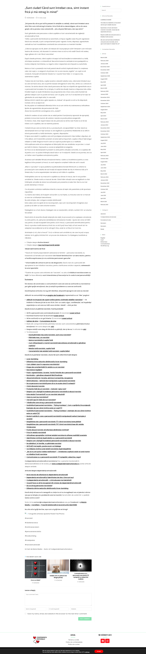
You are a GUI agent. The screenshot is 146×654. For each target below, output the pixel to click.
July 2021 (103, 192)
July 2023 (103, 143)
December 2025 (105, 67)
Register (103, 238)
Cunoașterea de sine (48, 321)
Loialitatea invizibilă (106, 20)
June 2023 (103, 146)
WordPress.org (105, 246)
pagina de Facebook (56, 295)
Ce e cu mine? (35, 580)
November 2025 (105, 70)
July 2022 (103, 165)
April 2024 (103, 116)
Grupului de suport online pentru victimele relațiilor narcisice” (59, 300)
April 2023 (103, 152)
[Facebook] (103, 641)
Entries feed (104, 242)
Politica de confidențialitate (72, 642)
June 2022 (103, 168)
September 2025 (105, 76)
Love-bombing (32, 359)
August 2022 (104, 162)
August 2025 (104, 79)
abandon (103, 214)
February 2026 (104, 60)
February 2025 (104, 91)
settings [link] (87, 652)
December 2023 (105, 128)
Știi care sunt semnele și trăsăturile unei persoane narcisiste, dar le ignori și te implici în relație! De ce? (110, 42)
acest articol (75, 313)
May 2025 (103, 82)
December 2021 (105, 183)
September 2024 (105, 106)
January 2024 (104, 125)
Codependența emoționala (108, 217)
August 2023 (104, 140)
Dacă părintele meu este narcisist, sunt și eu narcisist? (50, 335)
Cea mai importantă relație (48, 245)
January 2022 (104, 180)
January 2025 (104, 94)
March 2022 (104, 174)
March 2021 (104, 201)
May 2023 (103, 149)
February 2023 (104, 155)
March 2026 (104, 57)
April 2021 (103, 198)
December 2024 (105, 97)
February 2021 (104, 204)
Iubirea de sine (32, 321)
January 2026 (104, 63)
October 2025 (104, 73)
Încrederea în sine (106, 220)
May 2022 (103, 171)
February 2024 (105, 122)
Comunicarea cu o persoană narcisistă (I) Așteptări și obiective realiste (81, 576)
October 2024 (104, 103)
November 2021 (105, 186)
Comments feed (105, 244)
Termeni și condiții (72, 640)
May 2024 (103, 112)
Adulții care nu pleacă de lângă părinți (58, 576)
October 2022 (104, 158)
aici (52, 326)
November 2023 (105, 131)
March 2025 (104, 88)
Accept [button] (99, 651)
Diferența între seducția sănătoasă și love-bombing (47, 362)
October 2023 (104, 134)
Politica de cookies (72, 644)
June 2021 (103, 195)
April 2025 (103, 85)
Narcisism (103, 223)
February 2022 (104, 177)
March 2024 (104, 119)
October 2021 (104, 189)
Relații (102, 229)
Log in (102, 240)
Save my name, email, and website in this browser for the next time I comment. (57, 614)
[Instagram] (107, 641)
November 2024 (105, 100)
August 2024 (104, 109)
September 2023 (105, 137)
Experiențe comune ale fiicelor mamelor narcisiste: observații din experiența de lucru (110, 30)
